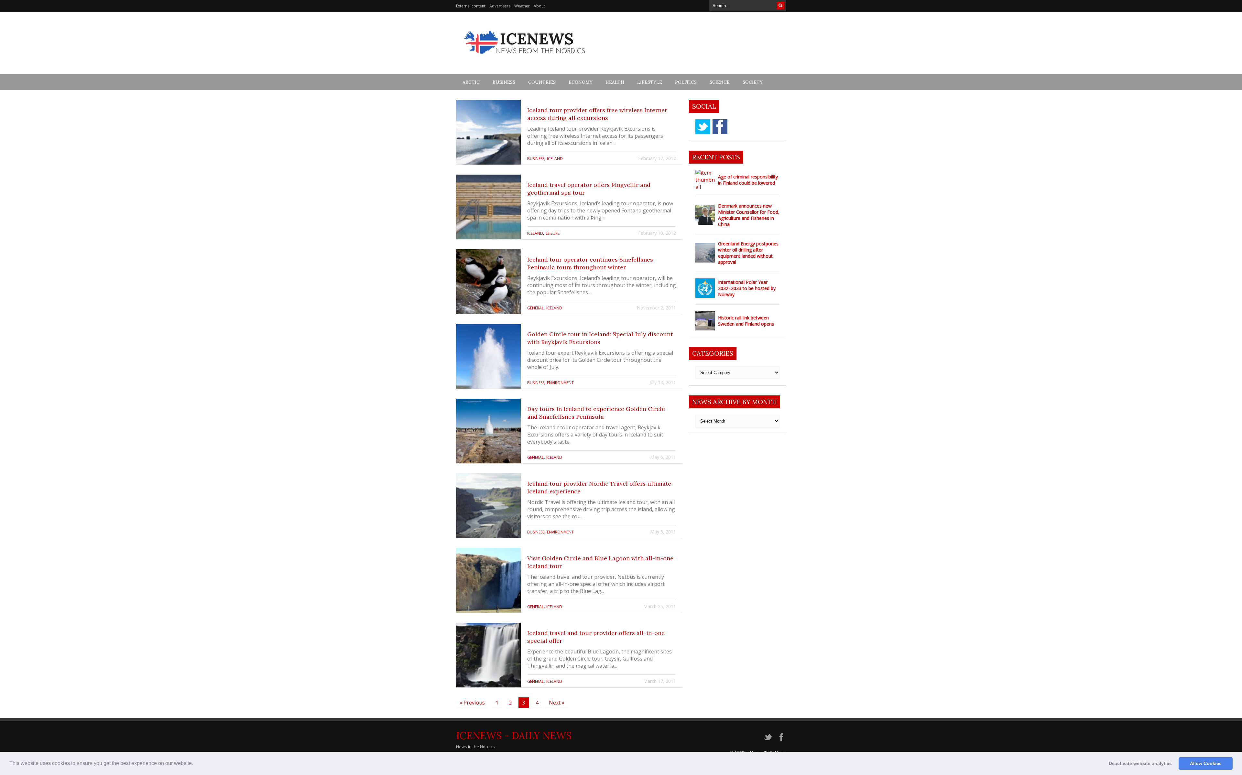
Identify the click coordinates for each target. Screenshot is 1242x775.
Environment (560, 382)
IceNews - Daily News (514, 735)
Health (614, 82)
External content (470, 6)
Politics (686, 82)
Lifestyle (649, 82)
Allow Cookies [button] (1206, 763)
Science (720, 82)
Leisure (553, 233)
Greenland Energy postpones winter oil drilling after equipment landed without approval (748, 253)
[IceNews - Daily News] (525, 57)
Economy (581, 82)
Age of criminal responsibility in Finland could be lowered (748, 180)
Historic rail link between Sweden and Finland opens (746, 321)
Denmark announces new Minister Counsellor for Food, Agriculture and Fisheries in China (748, 215)
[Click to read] (488, 132)
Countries (542, 82)
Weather (522, 6)
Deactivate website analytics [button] (1140, 763)
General (535, 308)
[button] (195, 764)
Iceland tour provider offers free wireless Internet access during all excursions (597, 114)
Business (504, 82)
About (539, 6)
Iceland (555, 158)
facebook (720, 126)
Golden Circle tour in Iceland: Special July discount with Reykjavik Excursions (600, 338)
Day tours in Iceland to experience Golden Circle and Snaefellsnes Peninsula (596, 412)
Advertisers (499, 6)
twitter (702, 126)
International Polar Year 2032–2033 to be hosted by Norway (747, 288)
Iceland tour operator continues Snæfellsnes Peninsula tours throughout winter (590, 263)
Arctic (471, 82)
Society (753, 82)
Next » (556, 702)
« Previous (472, 702)
